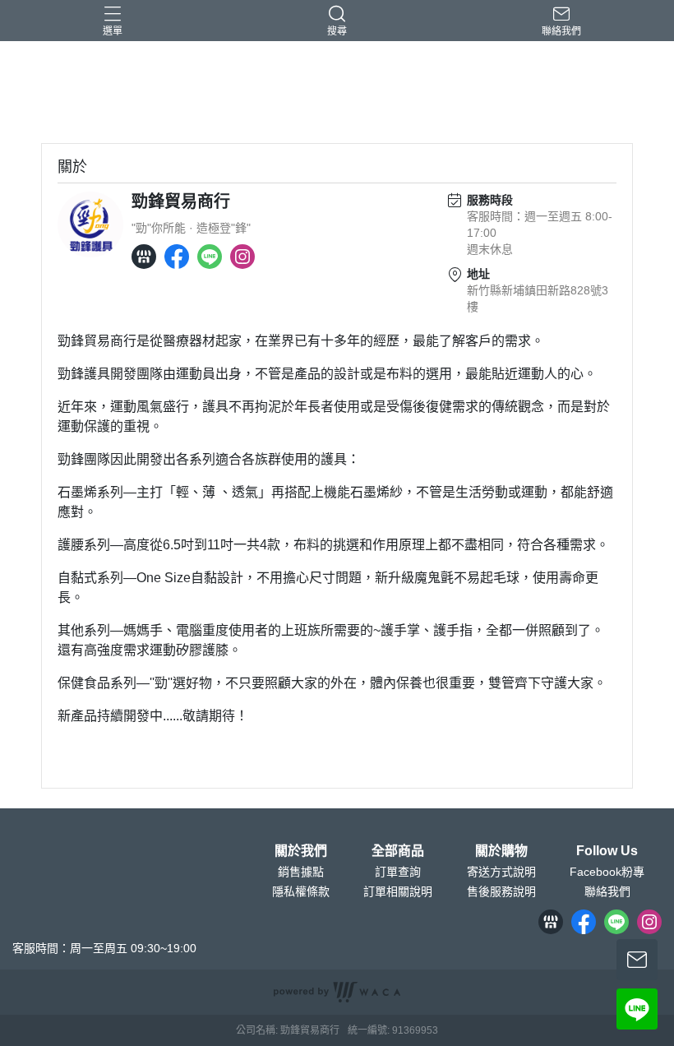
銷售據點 (301, 871)
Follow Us (607, 851)
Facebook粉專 (607, 871)
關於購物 (501, 851)
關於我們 (301, 851)
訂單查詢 (398, 871)
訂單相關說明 (397, 891)
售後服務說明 (501, 891)
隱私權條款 (301, 891)
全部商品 (398, 851)
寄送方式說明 (501, 871)
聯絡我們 (607, 891)
